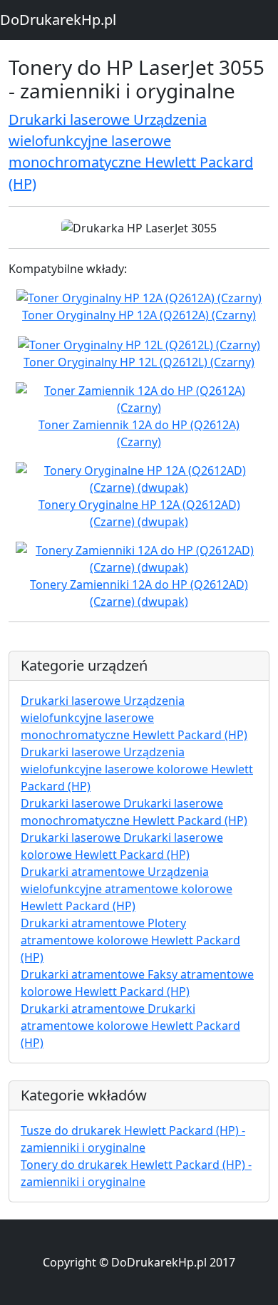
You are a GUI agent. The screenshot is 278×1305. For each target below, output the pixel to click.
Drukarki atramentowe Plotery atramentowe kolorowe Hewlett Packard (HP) (130, 940)
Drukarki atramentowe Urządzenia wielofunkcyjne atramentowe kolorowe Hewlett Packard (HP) (126, 889)
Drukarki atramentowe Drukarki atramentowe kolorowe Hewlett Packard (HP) (130, 1026)
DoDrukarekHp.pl (58, 19)
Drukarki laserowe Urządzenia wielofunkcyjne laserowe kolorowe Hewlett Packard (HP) (137, 769)
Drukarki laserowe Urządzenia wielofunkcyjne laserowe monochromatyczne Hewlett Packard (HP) (134, 718)
